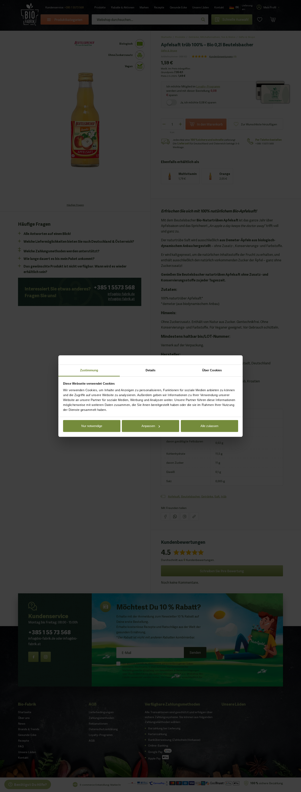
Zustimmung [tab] (89, 370)
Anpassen (148, 426)
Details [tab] (151, 370)
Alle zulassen (209, 426)
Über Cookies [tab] (212, 370)
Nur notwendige (91, 426)
